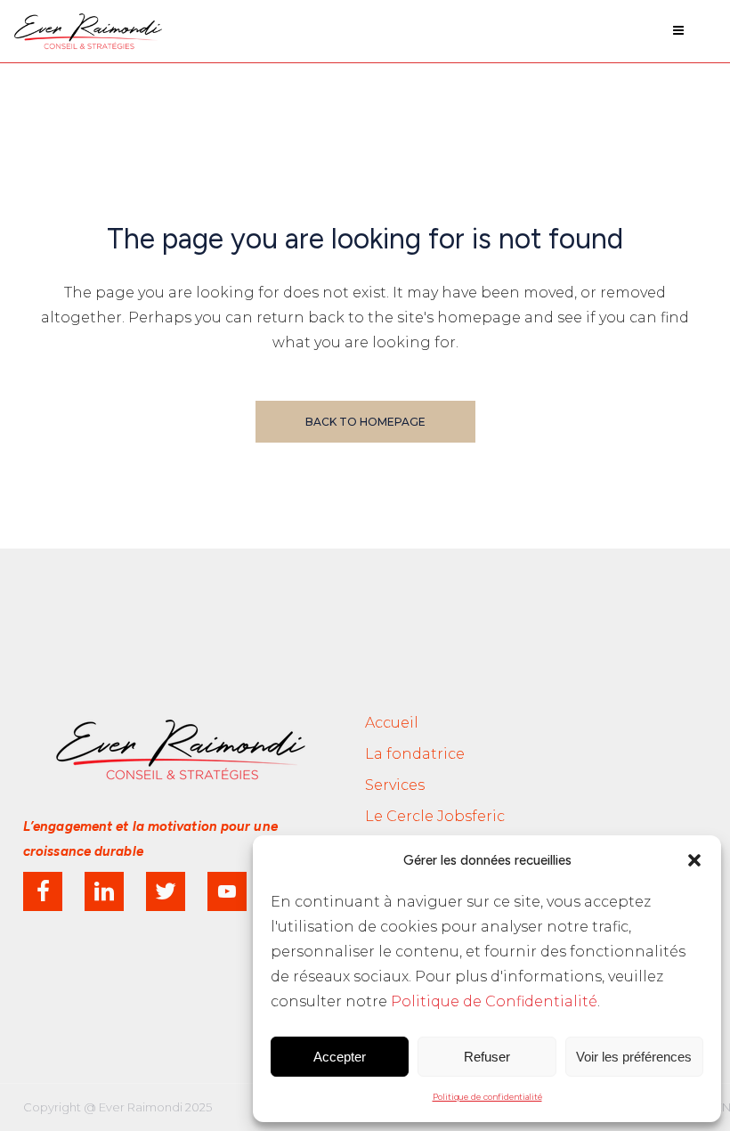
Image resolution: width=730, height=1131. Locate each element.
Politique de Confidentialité (494, 1001)
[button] (694, 860)
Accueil (391, 722)
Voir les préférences (634, 1056)
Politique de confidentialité (487, 1097)
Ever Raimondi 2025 (155, 1107)
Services (395, 785)
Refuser (487, 1056)
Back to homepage (365, 421)
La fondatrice (415, 753)
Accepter (339, 1056)
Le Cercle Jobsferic (435, 816)
